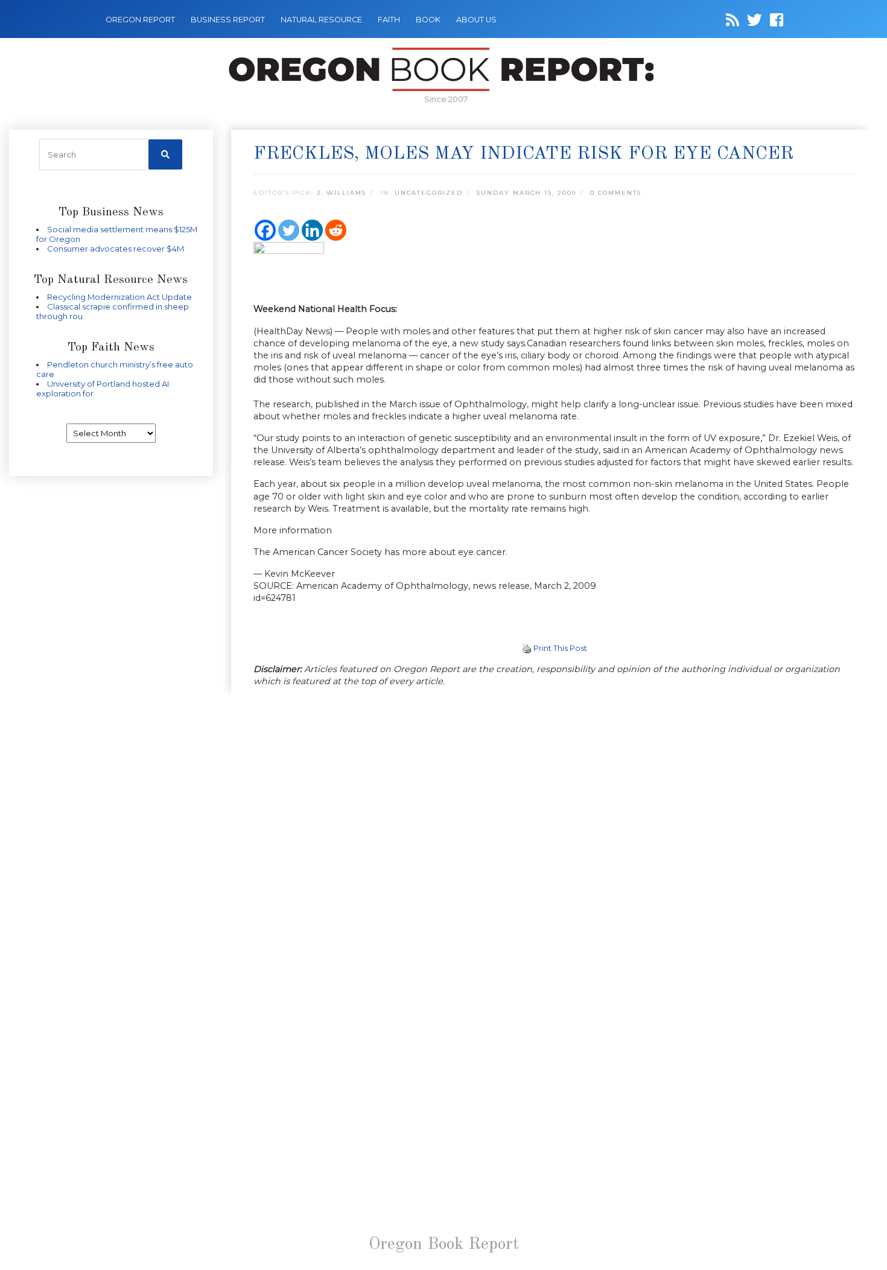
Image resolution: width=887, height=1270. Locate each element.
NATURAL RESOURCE (321, 19)
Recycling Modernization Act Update (119, 297)
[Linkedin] (312, 230)
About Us (476, 19)
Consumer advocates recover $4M (115, 248)
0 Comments (615, 192)
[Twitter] (288, 230)
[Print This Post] (527, 648)
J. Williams (341, 192)
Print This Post (560, 648)
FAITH (389, 19)
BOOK (428, 19)
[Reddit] (335, 230)
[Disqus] (555, 854)
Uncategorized (429, 192)
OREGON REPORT (140, 19)
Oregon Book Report (444, 1244)
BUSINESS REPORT (228, 19)
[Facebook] (265, 230)
